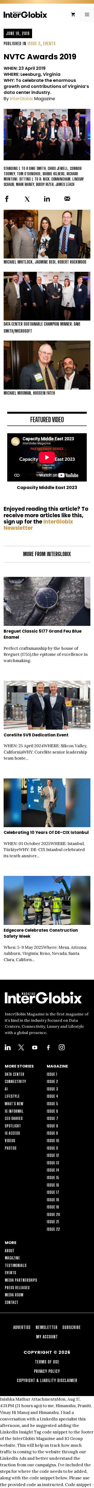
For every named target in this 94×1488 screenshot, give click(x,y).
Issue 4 (52, 1096)
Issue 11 (52, 1148)
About (9, 1250)
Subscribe (71, 1327)
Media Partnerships (21, 1280)
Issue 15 (53, 1177)
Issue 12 (53, 1155)
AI (6, 1089)
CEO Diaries (14, 1118)
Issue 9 (52, 1133)
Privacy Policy (47, 1371)
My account (47, 1336)
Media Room (14, 1294)
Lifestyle (12, 1096)
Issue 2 (33, 43)
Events (49, 43)
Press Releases (17, 1287)
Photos (10, 1148)
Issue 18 (53, 1199)
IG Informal (14, 1111)
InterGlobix (21, 99)
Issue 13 (53, 1162)
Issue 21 (53, 1221)
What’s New (14, 1103)
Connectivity (15, 1081)
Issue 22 (53, 1229)
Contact (11, 1302)
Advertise (22, 1327)
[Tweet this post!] (27, 201)
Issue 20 (53, 1214)
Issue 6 (52, 1111)
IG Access (12, 1133)
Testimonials (16, 1265)
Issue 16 (53, 1185)
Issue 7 (52, 1118)
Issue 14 (53, 1170)
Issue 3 (52, 1089)
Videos (10, 1140)
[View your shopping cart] (73, 14)
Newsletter (47, 1327)
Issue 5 (52, 1103)
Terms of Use (47, 1361)
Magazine (12, 1258)
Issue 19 (53, 1207)
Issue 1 (52, 1074)
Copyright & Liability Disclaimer (47, 1380)
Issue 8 (52, 1126)
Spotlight (13, 1126)
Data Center (14, 1074)
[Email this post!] (67, 200)
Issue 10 (53, 1140)
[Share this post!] (7, 200)
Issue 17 (53, 1192)
